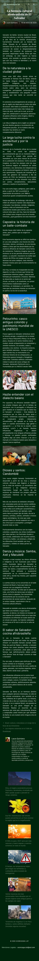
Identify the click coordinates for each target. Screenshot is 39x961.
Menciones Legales (9, 947)
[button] (28, 4)
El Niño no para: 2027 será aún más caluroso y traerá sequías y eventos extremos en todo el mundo (18, 843)
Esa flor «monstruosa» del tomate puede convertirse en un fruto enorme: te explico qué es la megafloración (19, 818)
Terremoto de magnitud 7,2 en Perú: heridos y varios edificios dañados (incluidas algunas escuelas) (18, 924)
